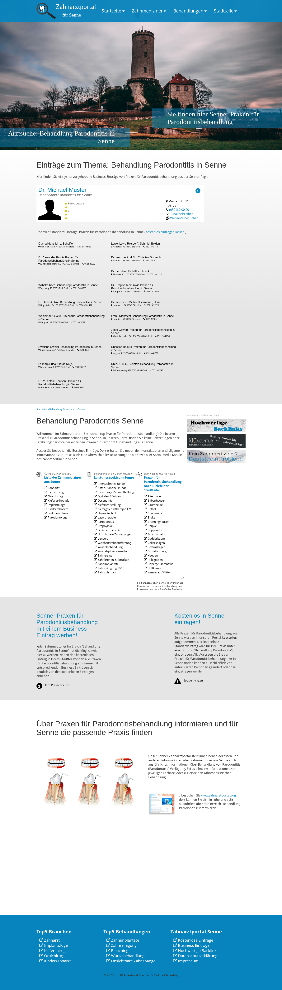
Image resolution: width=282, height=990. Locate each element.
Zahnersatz (104, 555)
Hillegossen (155, 560)
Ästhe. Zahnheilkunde (111, 488)
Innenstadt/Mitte (158, 572)
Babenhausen (156, 500)
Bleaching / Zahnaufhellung (115, 492)
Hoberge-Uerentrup (160, 564)
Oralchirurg (55, 496)
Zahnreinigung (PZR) (110, 568)
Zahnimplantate (108, 564)
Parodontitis (105, 522)
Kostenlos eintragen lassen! (165, 232)
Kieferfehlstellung (109, 505)
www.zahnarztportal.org (218, 795)
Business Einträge (193, 945)
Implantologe (56, 505)
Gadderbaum (156, 538)
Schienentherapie (108, 530)
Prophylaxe (105, 526)
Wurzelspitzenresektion (113, 551)
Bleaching (119, 950)
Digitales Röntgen (109, 496)
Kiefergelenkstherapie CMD (115, 509)
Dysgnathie (104, 500)
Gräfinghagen (156, 547)
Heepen (152, 555)
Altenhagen (154, 496)
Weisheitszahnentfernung (114, 543)
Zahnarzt (53, 488)
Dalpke (152, 526)
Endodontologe (57, 513)
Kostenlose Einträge (195, 940)
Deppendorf (155, 530)
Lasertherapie (106, 517)
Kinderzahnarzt (57, 509)
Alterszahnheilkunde (111, 483)
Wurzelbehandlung (110, 547)
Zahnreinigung (123, 945)
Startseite (111, 11)
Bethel (151, 509)
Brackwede (154, 513)
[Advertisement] (230, 242)
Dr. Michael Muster (62, 190)
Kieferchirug (55, 492)
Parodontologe (57, 517)
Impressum (188, 961)
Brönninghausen (158, 522)
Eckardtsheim (156, 534)
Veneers (102, 538)
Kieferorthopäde (58, 500)
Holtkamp (154, 568)
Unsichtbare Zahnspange (113, 534)
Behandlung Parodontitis (62, 409)
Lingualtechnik (107, 513)
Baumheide (155, 505)
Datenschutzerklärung (197, 955)
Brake (151, 517)
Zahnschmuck (106, 572)
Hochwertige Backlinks (198, 950)
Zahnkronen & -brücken (113, 560)
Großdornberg (157, 551)
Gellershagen (156, 543)
